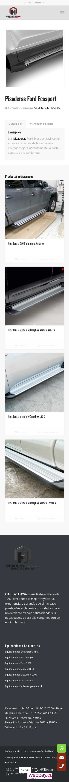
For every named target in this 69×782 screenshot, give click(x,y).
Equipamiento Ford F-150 (18, 663)
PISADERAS (55, 107)
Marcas (27, 2)
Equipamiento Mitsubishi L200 (21, 674)
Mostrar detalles (48, 259)
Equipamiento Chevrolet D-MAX (22, 651)
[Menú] (62, 12)
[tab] (15, 124)
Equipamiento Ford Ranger (19, 657)
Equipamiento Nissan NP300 (20, 680)
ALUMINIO (38, 107)
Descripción (15, 123)
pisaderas (19, 139)
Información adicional (41, 123)
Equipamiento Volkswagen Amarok (23, 686)
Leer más (22, 259)
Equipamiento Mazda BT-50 (19, 669)
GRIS (46, 107)
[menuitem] (27, 3)
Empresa (39, 2)
